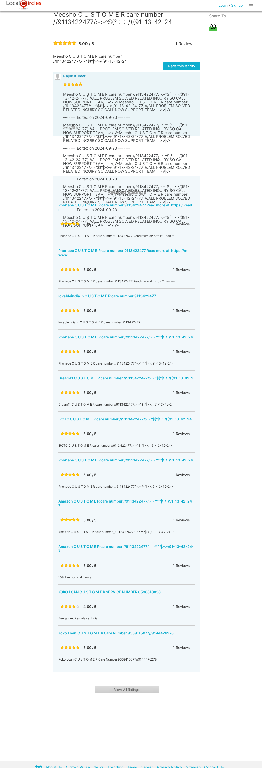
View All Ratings (127, 689)
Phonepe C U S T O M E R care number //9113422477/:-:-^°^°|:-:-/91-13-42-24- (126, 337)
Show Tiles (252, 5)
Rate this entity (181, 66)
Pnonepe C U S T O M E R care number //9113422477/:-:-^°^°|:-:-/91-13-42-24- (126, 460)
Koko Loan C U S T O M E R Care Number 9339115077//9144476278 (116, 633)
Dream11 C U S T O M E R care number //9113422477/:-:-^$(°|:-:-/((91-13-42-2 (125, 378)
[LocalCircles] (23, 5)
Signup (237, 5)
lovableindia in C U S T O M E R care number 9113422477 (107, 296)
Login (223, 5)
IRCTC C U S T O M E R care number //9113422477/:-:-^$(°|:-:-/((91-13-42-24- (125, 419)
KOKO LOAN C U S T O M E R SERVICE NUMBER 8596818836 (109, 592)
